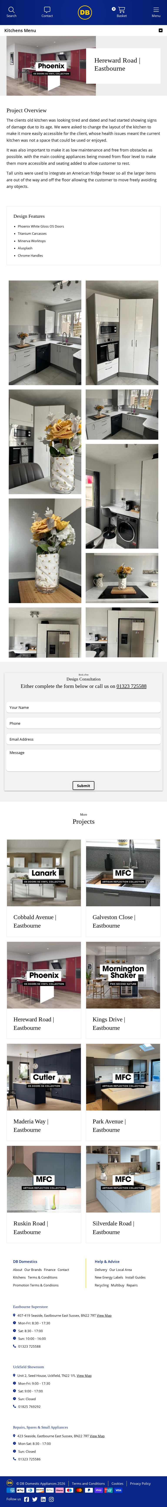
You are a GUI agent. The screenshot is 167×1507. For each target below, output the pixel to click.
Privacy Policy (140, 1483)
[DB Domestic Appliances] (85, 12)
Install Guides (135, 1277)
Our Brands (33, 1269)
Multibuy (117, 1285)
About (17, 1269)
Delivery (101, 1269)
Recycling (102, 1285)
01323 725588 (132, 686)
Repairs (132, 1285)
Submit (83, 785)
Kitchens (19, 1277)
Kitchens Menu (20, 30)
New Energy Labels (109, 1277)
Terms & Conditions (42, 1277)
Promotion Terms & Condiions (35, 1285)
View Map (104, 1315)
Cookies (117, 1483)
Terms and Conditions (88, 1483)
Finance (49, 1269)
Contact (63, 1269)
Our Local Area (120, 1269)
